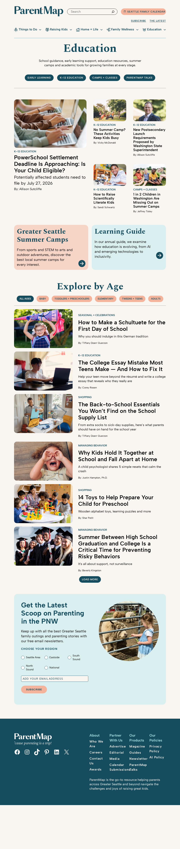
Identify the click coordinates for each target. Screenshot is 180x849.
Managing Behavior (92, 445)
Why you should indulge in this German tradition (113, 336)
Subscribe (138, 20)
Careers (96, 752)
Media (115, 759)
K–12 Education (71, 77)
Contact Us (96, 761)
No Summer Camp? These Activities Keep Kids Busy (110, 134)
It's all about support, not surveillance (105, 564)
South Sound (76, 657)
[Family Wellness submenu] (137, 29)
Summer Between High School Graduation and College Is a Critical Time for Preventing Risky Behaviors (117, 547)
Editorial (117, 752)
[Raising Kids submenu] (71, 29)
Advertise (118, 746)
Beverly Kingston (91, 570)
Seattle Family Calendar (146, 11)
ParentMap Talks (138, 767)
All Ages (25, 298)
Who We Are (96, 744)
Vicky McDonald (107, 142)
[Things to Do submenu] (40, 29)
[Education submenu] (164, 29)
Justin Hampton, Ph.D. (94, 477)
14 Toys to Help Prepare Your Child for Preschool (115, 500)
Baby (42, 298)
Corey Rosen (89, 387)
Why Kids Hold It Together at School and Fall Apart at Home (117, 456)
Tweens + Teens (132, 298)
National (54, 667)
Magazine (137, 746)
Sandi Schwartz (106, 207)
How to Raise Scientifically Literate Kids (104, 198)
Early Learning (39, 77)
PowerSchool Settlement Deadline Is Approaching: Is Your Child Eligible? (50, 164)
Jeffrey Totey (144, 211)
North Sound (30, 667)
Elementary (106, 298)
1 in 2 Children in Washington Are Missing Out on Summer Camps (146, 200)
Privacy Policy (155, 748)
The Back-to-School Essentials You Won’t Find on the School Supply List (119, 411)
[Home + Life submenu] (101, 29)
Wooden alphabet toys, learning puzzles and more (114, 511)
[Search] (113, 11)
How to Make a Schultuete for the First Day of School (121, 325)
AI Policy (156, 757)
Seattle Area (33, 657)
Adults (155, 298)
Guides (135, 752)
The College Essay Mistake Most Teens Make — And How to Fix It (120, 365)
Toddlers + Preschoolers (71, 298)
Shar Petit (87, 517)
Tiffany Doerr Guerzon (95, 342)
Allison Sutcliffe (30, 189)
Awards (95, 769)
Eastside (54, 657)
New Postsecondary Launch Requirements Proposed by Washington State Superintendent (149, 140)
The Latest (158, 20)
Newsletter (138, 759)
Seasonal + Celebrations (96, 315)
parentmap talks (139, 77)
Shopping (85, 397)
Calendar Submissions (120, 767)
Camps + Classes (104, 77)
